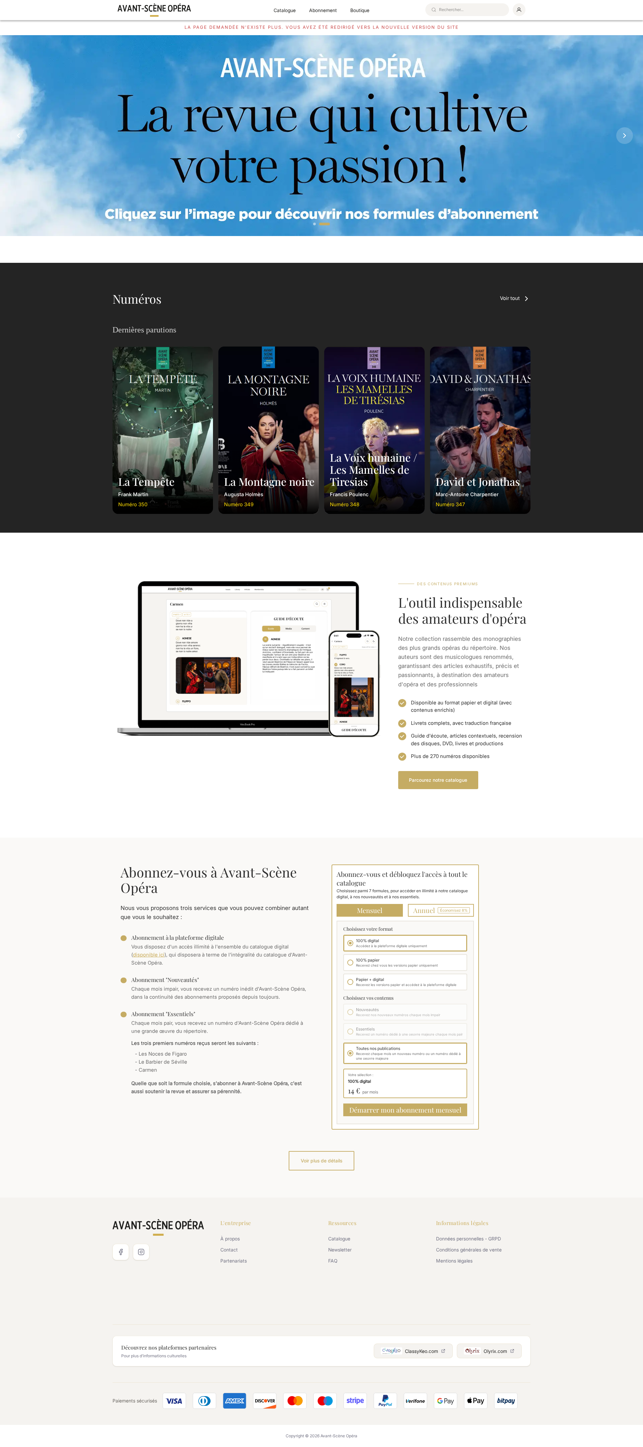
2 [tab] (324, 224)
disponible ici (148, 954)
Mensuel (369, 910)
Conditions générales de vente (469, 1249)
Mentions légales (454, 1261)
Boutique (359, 10)
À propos (230, 1238)
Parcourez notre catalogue (438, 780)
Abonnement (323, 10)
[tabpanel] (321, 135)
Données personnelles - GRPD (468, 1238)
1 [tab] (314, 224)
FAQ (333, 1261)
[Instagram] (141, 1252)
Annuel (440, 910)
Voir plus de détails (321, 1160)
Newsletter (340, 1249)
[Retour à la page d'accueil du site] (154, 10)
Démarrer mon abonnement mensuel (405, 1109)
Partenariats (233, 1261)
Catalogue (285, 10)
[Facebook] (121, 1252)
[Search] (433, 9)
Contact (229, 1249)
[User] (519, 9)
